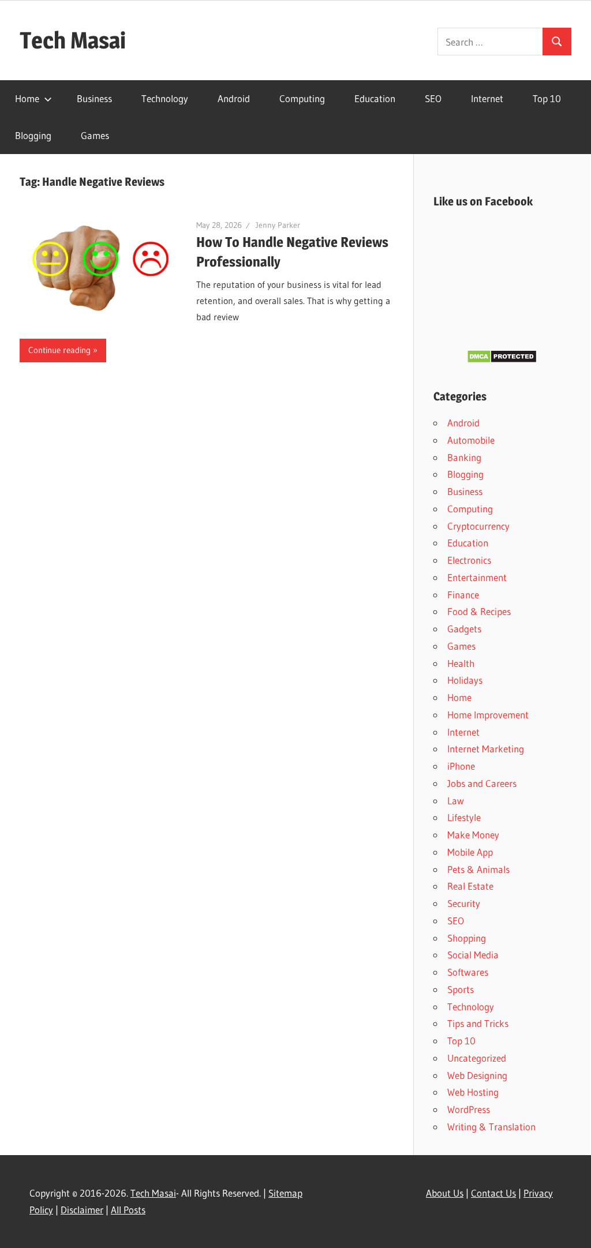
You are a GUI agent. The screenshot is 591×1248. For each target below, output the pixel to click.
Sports (460, 989)
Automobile (471, 440)
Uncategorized (476, 1058)
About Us (444, 1193)
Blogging (33, 135)
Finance (463, 595)
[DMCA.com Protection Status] (502, 360)
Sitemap (285, 1193)
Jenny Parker (278, 225)
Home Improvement (488, 715)
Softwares (467, 972)
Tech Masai (73, 40)
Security (463, 903)
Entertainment (477, 577)
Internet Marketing (485, 749)
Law (455, 800)
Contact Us (493, 1193)
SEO (433, 98)
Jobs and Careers (482, 783)
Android (234, 98)
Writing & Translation (491, 1126)
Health (460, 663)
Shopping (466, 938)
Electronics (469, 560)
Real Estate (470, 886)
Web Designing (477, 1075)
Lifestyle (464, 817)
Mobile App (470, 852)
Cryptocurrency (478, 526)
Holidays (464, 680)
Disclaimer (82, 1210)
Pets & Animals (478, 869)
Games (95, 135)
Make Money (473, 835)
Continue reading (59, 349)
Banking (464, 457)
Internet (487, 98)
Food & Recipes (479, 611)
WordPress (468, 1109)
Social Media (473, 955)
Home (27, 98)
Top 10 (547, 98)
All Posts (128, 1210)
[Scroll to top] (571, 1228)
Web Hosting (473, 1092)
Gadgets (464, 629)
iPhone (461, 766)
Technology (164, 98)
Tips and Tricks (477, 1023)
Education (374, 98)
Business (94, 98)
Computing (302, 98)
